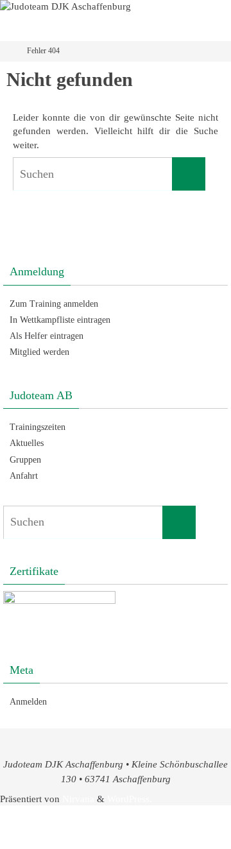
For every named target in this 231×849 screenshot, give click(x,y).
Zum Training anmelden (54, 304)
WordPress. (129, 798)
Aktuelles (27, 443)
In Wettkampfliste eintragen (60, 320)
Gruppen (25, 460)
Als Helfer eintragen (46, 336)
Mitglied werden (39, 352)
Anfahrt (24, 476)
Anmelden (28, 702)
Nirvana (78, 798)
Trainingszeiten (37, 427)
